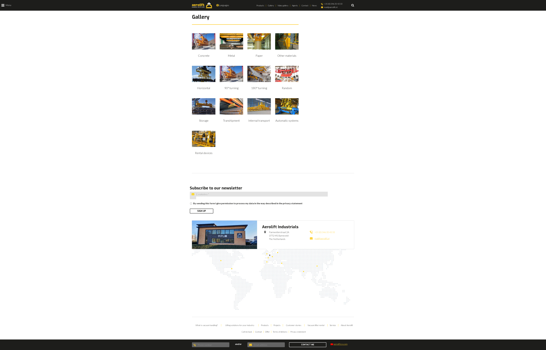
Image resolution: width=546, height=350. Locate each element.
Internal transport (259, 120)
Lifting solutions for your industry (239, 325)
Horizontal (203, 88)
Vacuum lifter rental (316, 325)
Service (333, 325)
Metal (231, 55)
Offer (267, 332)
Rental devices (203, 153)
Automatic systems (286, 120)
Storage (203, 120)
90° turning (231, 88)
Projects (277, 325)
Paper (259, 55)
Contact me (307, 344)
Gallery (271, 5)
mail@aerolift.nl (330, 7)
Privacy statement (298, 332)
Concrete (203, 55)
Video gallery (283, 5)
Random (287, 88)
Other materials (286, 55)
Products (260, 5)
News (314, 5)
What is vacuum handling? (207, 325)
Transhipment (231, 120)
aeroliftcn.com (341, 344)
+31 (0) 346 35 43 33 (333, 4)
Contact (304, 5)
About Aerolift (347, 325)
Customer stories (293, 325)
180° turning (259, 88)
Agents (295, 5)
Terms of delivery (280, 332)
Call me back (247, 332)
